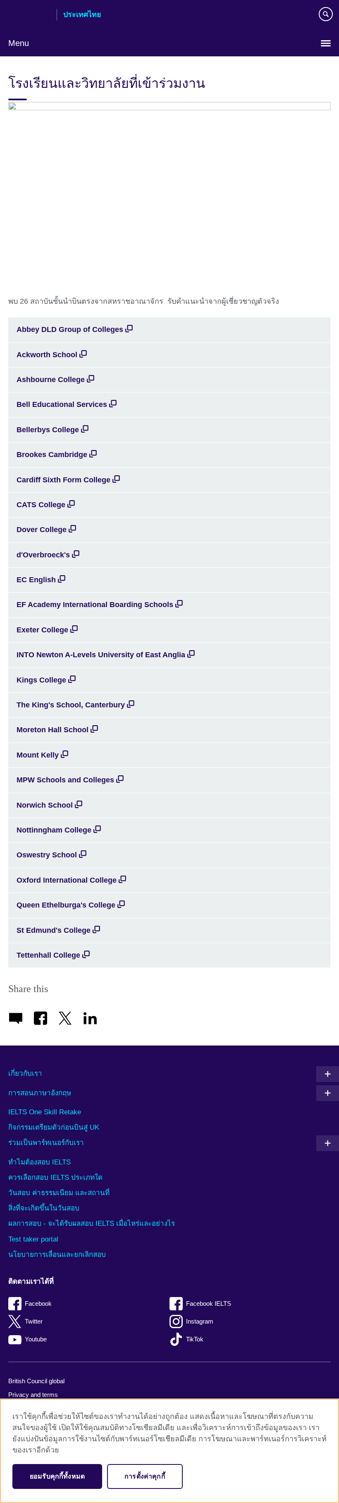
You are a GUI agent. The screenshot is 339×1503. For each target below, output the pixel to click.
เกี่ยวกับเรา (25, 1073)
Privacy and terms (33, 1394)
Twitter (34, 1321)
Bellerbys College (48, 430)
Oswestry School (47, 855)
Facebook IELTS (208, 1303)
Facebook (38, 1303)
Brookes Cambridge (52, 454)
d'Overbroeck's (43, 555)
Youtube (36, 1339)
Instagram (199, 1321)
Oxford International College (67, 880)
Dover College (42, 529)
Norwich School (45, 805)
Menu (18, 43)
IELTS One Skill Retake (44, 1112)
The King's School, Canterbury (71, 705)
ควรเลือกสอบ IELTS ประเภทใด (55, 1177)
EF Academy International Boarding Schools (95, 604)
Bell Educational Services (62, 404)
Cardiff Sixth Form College (63, 480)
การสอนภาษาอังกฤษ (39, 1093)
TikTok (194, 1339)
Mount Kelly (38, 755)
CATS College (41, 505)
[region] (169, 1451)
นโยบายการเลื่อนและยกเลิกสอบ (57, 1255)
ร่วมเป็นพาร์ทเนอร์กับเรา (46, 1143)
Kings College (41, 680)
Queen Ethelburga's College (66, 905)
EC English (36, 580)
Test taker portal (33, 1239)
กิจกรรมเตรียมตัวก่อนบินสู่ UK (53, 1127)
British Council (29, 15)
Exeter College (42, 630)
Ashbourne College (51, 379)
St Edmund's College (54, 930)
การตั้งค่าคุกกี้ (144, 1476)
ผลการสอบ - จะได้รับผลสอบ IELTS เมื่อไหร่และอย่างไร (91, 1223)
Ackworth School (47, 355)
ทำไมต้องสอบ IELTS (39, 1162)
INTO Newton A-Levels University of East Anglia (101, 655)
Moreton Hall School (52, 730)
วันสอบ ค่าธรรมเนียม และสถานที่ (59, 1193)
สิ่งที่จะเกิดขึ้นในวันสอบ (43, 1208)
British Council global (36, 1380)
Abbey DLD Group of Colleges (70, 329)
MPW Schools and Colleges (65, 780)
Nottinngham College (54, 830)
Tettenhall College (48, 955)
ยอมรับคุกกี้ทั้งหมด (57, 1476)
